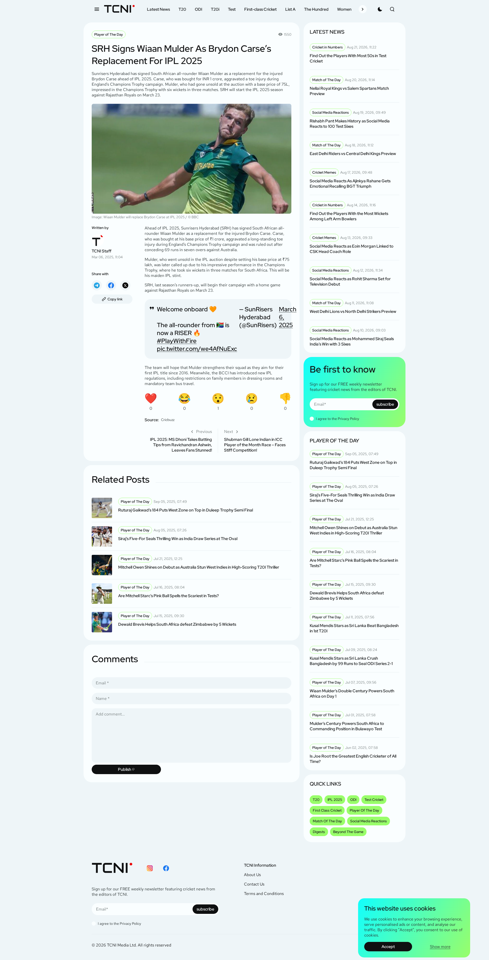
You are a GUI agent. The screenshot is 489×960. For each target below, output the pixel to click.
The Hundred (316, 9)
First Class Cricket (327, 810)
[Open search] (392, 9)
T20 (182, 9)
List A (290, 9)
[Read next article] (257, 441)
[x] (125, 285)
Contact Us (254, 884)
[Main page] (119, 9)
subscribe (385, 404)
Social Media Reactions (368, 821)
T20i (215, 9)
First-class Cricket (260, 9)
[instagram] (150, 868)
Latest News (158, 9)
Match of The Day (327, 821)
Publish (124, 769)
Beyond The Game (348, 831)
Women (344, 9)
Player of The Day (108, 34)
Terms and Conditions (264, 893)
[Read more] (191, 508)
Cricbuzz (167, 419)
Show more (440, 946)
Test (232, 9)
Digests (319, 831)
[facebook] (111, 285)
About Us (252, 874)
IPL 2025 (335, 799)
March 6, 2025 (287, 317)
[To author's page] (112, 242)
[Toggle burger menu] (97, 9)
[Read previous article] (178, 441)
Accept (388, 946)
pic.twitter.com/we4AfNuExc (197, 349)
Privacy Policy (348, 418)
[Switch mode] (380, 9)
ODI (198, 9)
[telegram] (97, 285)
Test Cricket (373, 799)
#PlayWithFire (177, 341)
